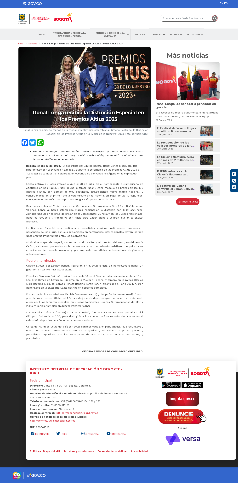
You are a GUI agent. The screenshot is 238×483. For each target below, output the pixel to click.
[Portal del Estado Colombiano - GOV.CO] (33, 3)
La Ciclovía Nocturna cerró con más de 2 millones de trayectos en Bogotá (175, 160)
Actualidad (193, 34)
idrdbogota (92, 433)
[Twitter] (32, 142)
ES (226, 3)
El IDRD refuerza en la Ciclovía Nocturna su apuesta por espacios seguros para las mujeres (174, 176)
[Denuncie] (182, 416)
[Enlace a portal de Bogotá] (182, 398)
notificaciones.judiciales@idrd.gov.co (52, 420)
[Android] (171, 385)
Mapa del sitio (52, 451)
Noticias (32, 43)
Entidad (157, 34)
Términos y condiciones (78, 451)
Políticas (35, 451)
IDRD (63, 433)
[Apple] (192, 385)
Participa (140, 34)
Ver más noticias (187, 201)
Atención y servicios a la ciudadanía (110, 34)
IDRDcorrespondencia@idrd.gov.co (77, 412)
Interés (174, 34)
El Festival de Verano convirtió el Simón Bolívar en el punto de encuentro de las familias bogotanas (175, 190)
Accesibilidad (139, 451)
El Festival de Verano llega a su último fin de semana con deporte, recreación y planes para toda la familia (176, 133)
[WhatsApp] (40, 142)
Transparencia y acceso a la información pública (69, 34)
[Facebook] (25, 142)
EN (221, 3)
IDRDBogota (42, 433)
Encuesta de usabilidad (112, 451)
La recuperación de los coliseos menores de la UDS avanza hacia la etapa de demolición (176, 147)
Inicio (42, 34)
